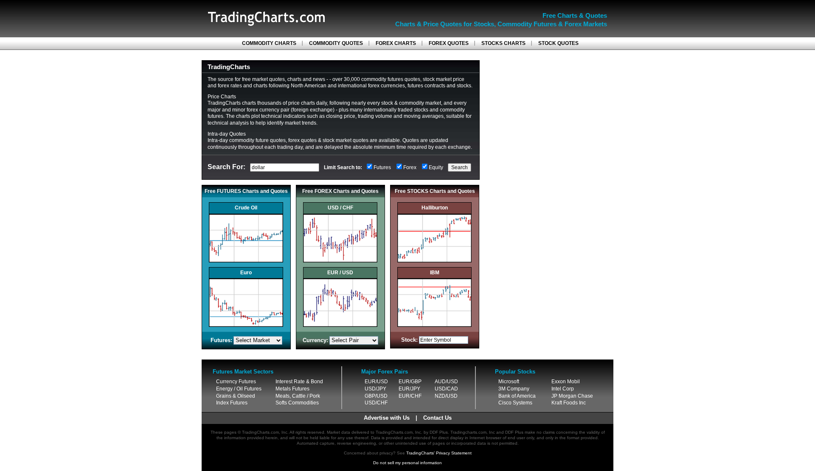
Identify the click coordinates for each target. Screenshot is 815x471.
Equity (436, 167)
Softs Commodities (297, 403)
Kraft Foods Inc (568, 403)
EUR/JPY (409, 389)
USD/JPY (375, 389)
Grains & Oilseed (235, 396)
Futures (382, 167)
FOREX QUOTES (449, 43)
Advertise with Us (387, 418)
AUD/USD (446, 382)
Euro (246, 273)
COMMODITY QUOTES (336, 43)
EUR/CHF (410, 396)
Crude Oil (246, 208)
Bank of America (517, 396)
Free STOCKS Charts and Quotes (435, 191)
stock (387, 103)
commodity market (420, 103)
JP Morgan (563, 396)
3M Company (513, 389)
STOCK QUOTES (558, 43)
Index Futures (231, 403)
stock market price (443, 79)
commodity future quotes (257, 140)
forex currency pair (268, 110)
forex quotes (302, 140)
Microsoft (508, 382)
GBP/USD (376, 396)
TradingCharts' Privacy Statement (439, 453)
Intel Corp (562, 389)
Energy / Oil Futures (238, 389)
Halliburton (435, 208)
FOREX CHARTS (396, 43)
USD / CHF (340, 208)
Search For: (226, 166)
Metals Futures (292, 389)
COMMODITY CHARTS (269, 43)
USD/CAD (446, 389)
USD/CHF (376, 403)
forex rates (230, 86)
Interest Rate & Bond (299, 382)
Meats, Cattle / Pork (297, 396)
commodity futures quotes (390, 79)
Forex (409, 167)
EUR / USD (340, 273)
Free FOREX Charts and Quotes (340, 191)
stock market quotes (345, 140)
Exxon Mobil (565, 382)
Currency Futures (236, 382)
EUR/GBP (410, 382)
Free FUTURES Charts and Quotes (246, 191)
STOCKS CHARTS (503, 43)
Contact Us (437, 418)
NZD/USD (446, 396)
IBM (434, 273)
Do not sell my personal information (407, 462)
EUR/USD (376, 382)
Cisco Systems (515, 403)
